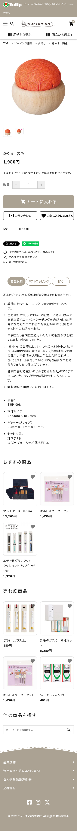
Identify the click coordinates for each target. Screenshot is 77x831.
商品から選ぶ (58, 34)
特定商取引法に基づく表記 (21, 771)
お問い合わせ (20, 215)
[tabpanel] (38, 86)
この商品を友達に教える (20, 257)
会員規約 (9, 762)
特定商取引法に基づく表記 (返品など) (28, 252)
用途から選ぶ (19, 34)
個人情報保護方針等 (17, 779)
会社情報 (9, 788)
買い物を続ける (15, 262)
